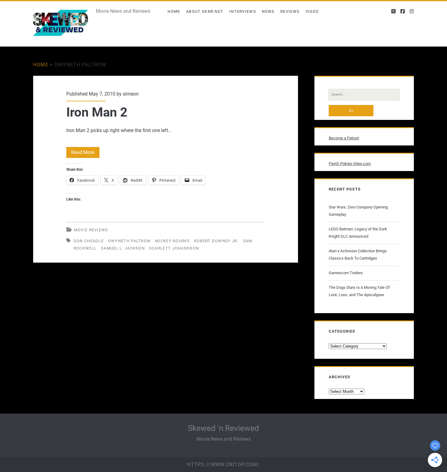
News (268, 11)
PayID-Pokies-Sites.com (350, 163)
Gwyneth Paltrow (129, 241)
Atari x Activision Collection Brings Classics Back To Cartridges (358, 254)
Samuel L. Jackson (123, 248)
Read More (85, 153)
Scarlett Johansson (174, 248)
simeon (131, 94)
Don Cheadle (89, 241)
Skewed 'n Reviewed (223, 428)
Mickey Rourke (172, 241)
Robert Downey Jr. (216, 241)
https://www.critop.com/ (223, 464)
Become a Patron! (344, 138)
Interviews (242, 11)
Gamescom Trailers (346, 273)
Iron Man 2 (96, 112)
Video (312, 11)
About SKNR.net (204, 11)
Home (174, 11)
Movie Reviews (91, 230)
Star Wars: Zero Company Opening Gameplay (358, 211)
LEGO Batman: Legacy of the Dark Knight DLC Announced (358, 233)
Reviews (290, 11)
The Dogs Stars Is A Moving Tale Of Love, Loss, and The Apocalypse (359, 291)
